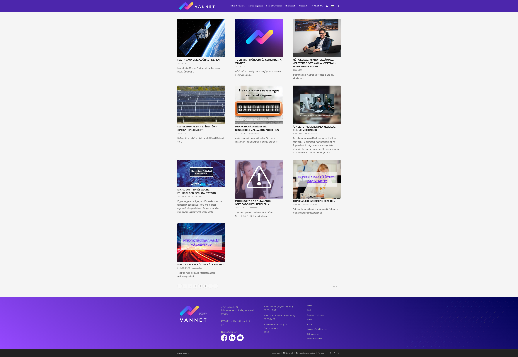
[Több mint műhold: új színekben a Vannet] (259, 38)
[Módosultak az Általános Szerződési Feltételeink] (259, 179)
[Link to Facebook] (330, 353)
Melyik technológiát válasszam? (200, 264)
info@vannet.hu (230, 332)
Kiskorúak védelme (314, 339)
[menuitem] (237, 6)
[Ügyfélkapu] (326, 6)
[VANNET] (197, 6)
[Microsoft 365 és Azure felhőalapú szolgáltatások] (201, 173)
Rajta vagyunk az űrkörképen (198, 59)
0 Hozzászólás (253, 133)
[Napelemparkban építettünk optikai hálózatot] (201, 105)
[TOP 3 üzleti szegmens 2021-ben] (317, 179)
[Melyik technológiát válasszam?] (201, 242)
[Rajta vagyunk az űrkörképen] (201, 38)
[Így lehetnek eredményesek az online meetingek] (317, 105)
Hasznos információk (315, 315)
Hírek (309, 310)
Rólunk (310, 305)
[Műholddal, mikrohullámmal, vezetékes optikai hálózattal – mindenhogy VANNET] (317, 38)
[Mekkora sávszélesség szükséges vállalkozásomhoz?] (259, 105)
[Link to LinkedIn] (339, 353)
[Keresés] (338, 6)
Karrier (309, 320)
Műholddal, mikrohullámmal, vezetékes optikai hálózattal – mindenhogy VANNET (314, 63)
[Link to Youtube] (335, 353)
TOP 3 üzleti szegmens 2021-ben (314, 201)
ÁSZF (309, 324)
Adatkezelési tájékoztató (316, 329)
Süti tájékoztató (313, 334)
